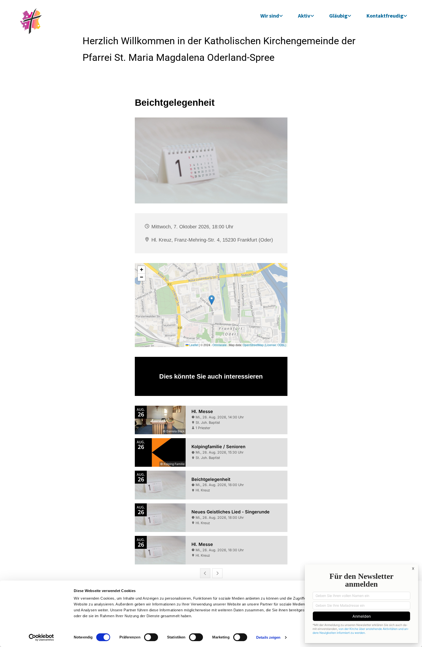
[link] (271, 15)
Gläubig (338, 15)
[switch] (151, 637)
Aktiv (304, 15)
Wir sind (269, 15)
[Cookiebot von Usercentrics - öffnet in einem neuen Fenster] (41, 637)
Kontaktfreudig (384, 15)
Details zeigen (268, 637)
